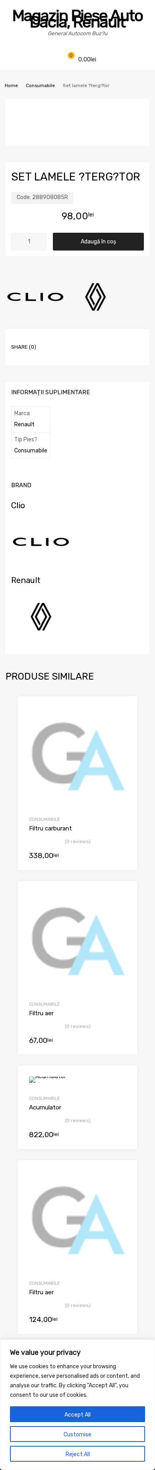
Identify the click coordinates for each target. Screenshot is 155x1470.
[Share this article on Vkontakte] (123, 340)
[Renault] (95, 298)
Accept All (77, 1414)
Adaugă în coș (98, 241)
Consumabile (40, 85)
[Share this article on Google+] (81, 340)
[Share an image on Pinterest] (95, 340)
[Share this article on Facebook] (52, 340)
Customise (77, 1434)
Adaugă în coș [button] (122, 856)
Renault (24, 424)
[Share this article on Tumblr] (52, 353)
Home (11, 85)
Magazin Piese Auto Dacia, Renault (77, 18)
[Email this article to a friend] (66, 353)
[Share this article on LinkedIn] (109, 340)
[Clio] (35, 298)
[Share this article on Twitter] (66, 340)
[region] (77, 1404)
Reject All (78, 1454)
